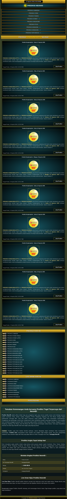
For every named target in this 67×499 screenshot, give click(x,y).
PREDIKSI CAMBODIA (33, 10)
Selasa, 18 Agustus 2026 (52, 318)
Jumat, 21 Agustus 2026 (52, 231)
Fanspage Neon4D (54, 434)
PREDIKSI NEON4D (27, 58)
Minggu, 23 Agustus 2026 (52, 174)
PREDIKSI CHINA (33, 13)
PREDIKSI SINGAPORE (33, 21)
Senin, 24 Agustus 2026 (52, 145)
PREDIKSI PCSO (33, 24)
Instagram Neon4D (26, 471)
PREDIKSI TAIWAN (33, 16)
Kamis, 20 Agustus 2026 (52, 260)
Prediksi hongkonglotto (11, 58)
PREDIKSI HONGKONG (32, 30)
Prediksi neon (13, 432)
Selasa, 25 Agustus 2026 (52, 117)
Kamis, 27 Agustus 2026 (52, 59)
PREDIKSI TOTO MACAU (32, 32)
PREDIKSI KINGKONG (32, 27)
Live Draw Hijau (6, 481)
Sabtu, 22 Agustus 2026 (52, 203)
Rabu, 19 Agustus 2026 (52, 289)
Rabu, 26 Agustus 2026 (52, 88)
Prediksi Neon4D (6, 415)
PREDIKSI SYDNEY (32, 18)
